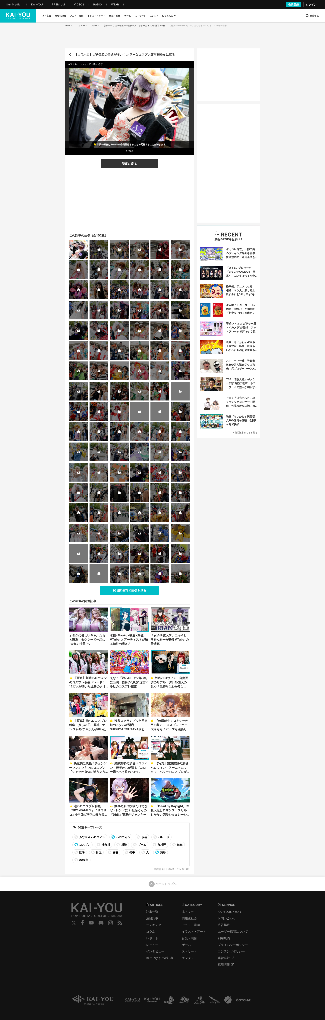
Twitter (73, 922)
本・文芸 (188, 912)
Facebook (82, 922)
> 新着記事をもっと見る (245, 432)
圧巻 (82, 852)
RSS (120, 922)
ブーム (141, 844)
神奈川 (105, 844)
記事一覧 (152, 912)
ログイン (311, 4)
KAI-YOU (69, 25)
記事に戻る (129, 164)
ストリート (82, 25)
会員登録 (293, 4)
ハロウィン (123, 837)
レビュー (152, 945)
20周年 (83, 860)
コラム (150, 931)
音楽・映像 (189, 938)
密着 (115, 852)
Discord (101, 922)
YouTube (91, 922)
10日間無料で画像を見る (129, 590)
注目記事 (152, 918)
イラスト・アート (194, 931)
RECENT (231, 234)
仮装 (144, 837)
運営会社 (224, 958)
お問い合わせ (227, 918)
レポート (95, 25)
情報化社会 (189, 918)
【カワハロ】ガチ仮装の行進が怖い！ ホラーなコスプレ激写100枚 (134, 25)
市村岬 (161, 844)
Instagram (110, 922)
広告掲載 (224, 925)
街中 (132, 852)
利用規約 (224, 938)
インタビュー (155, 951)
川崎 (124, 844)
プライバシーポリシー (233, 945)
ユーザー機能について (233, 931)
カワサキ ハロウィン (92, 837)
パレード (163, 837)
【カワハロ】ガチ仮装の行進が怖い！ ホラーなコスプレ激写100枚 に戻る (124, 54)
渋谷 (162, 852)
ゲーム (186, 945)
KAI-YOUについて (230, 912)
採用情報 (224, 964)
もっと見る (167, 15)
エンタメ (188, 958)
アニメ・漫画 (191, 925)
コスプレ (84, 844)
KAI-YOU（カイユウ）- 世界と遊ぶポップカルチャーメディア (18, 16)
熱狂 (179, 844)
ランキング (153, 925)
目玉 (98, 852)
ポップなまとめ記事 (159, 958)
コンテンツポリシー (231, 951)
